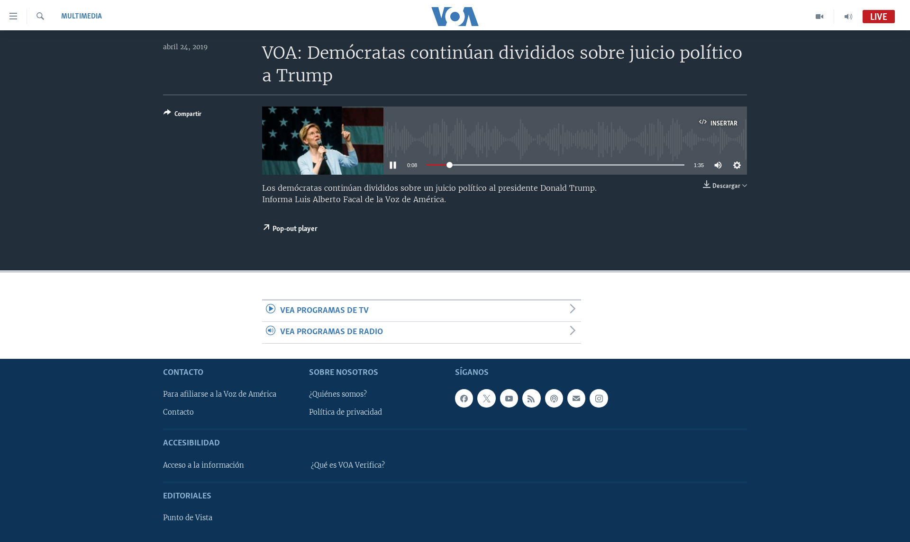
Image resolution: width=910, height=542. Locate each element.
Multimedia (81, 16)
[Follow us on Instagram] (599, 398)
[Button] (182, 115)
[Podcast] (554, 398)
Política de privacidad (345, 412)
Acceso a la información (203, 465)
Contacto (178, 412)
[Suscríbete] (576, 398)
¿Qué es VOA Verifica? (348, 465)
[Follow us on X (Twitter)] (486, 398)
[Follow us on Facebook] (464, 398)
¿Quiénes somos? (338, 394)
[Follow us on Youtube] (509, 398)
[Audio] (848, 16)
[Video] (819, 16)
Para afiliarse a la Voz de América (219, 394)
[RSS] (531, 398)
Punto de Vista (187, 518)
